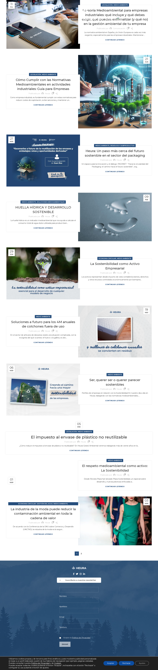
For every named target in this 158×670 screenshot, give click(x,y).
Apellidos (63, 606)
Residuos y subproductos (122, 145)
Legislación (35, 74)
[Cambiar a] (120, 19)
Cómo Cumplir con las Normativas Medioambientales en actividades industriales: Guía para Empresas (43, 84)
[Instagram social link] (12, 2)
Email (61, 617)
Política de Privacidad (81, 638)
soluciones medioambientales (51, 202)
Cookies (57, 663)
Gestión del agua (45, 504)
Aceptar (110, 663)
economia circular (107, 258)
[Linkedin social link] (15, 2)
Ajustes (142, 663)
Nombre (63, 596)
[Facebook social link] (6, 2)
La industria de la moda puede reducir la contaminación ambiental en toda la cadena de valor (43, 513)
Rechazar (126, 663)
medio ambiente (49, 74)
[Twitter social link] (9, 2)
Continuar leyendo (115, 40)
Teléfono (63, 627)
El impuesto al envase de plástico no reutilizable (79, 437)
